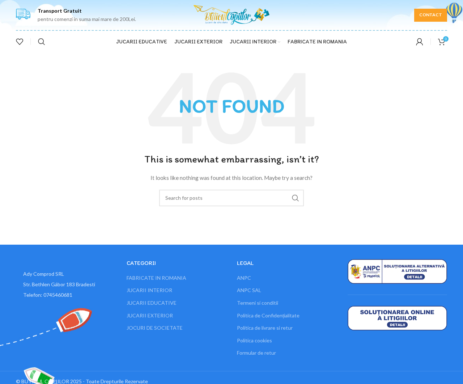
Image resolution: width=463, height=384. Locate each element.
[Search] (41, 41)
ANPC (244, 278)
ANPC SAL (249, 290)
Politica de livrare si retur (265, 328)
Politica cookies (254, 340)
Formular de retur (256, 353)
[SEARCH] (295, 198)
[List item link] (66, 295)
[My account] (419, 41)
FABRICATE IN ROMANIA (156, 278)
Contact (430, 14)
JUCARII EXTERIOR (150, 315)
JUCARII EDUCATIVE (152, 303)
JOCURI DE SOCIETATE (155, 328)
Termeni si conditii (257, 303)
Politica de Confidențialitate (268, 315)
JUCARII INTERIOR (149, 290)
